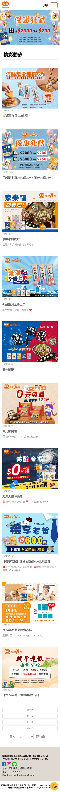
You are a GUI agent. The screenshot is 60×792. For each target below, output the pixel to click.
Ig (9, 764)
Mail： (5, 775)
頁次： (13, 736)
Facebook (4, 764)
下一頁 (30, 722)
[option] (30, 27)
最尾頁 (30, 728)
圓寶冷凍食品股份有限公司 (5, 5)
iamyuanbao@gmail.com (21, 775)
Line (14, 764)
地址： (5, 768)
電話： (5, 771)
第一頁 (30, 709)
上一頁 (30, 715)
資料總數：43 (43, 736)
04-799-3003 (15, 771)
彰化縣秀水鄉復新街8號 (20, 768)
